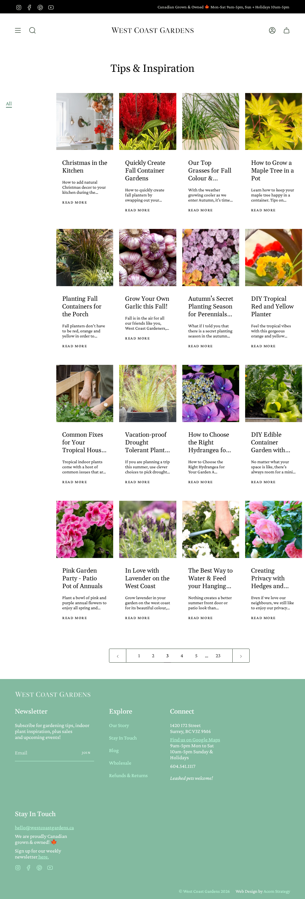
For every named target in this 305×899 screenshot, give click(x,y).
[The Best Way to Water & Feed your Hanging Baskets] (210, 529)
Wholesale (120, 763)
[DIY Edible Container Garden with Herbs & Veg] (273, 393)
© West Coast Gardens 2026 (204, 891)
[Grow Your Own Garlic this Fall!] (147, 257)
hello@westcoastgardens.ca (44, 827)
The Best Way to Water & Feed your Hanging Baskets (210, 578)
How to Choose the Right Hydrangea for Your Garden (208, 442)
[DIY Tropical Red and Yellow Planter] (273, 257)
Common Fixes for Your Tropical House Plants (83, 442)
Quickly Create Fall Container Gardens (145, 170)
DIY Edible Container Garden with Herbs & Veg (268, 442)
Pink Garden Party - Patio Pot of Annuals (82, 578)
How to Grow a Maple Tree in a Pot (272, 170)
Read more (74, 202)
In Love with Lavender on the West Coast (147, 578)
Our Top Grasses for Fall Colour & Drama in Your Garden (209, 170)
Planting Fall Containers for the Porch (82, 306)
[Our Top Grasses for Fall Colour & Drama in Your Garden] (210, 121)
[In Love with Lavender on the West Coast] (147, 529)
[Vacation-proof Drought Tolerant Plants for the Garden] (147, 393)
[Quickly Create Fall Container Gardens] (147, 121)
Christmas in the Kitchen (84, 167)
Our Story (119, 725)
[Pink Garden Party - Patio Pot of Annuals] (84, 529)
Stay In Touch (123, 738)
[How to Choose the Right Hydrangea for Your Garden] (210, 393)
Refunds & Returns (128, 775)
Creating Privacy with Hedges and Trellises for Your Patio (268, 578)
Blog (114, 750)
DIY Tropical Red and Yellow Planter (272, 306)
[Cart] (286, 30)
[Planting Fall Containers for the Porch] (84, 257)
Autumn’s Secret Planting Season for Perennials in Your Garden (210, 306)
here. (43, 857)
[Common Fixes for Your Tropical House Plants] (84, 393)
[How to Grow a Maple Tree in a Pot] (273, 121)
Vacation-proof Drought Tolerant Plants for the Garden (146, 442)
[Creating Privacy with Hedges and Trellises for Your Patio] (273, 529)
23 (218, 655)
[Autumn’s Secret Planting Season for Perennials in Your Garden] (210, 257)
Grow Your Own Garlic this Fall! (147, 303)
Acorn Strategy (277, 891)
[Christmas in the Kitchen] (84, 121)
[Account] (272, 30)
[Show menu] (17, 30)
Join (86, 753)
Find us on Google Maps (195, 740)
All (9, 103)
